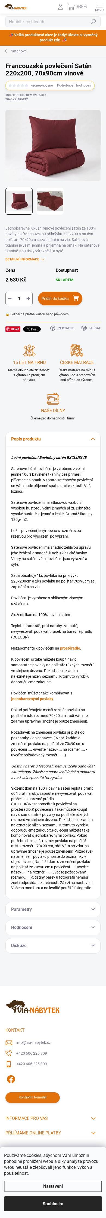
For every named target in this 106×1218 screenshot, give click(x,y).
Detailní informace (22, 259)
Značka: (16, 99)
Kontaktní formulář (33, 1097)
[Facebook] (10, 1078)
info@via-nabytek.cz (33, 1042)
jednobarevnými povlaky (32, 699)
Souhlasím (53, 1203)
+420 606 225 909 (31, 1053)
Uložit (15, 329)
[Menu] (99, 7)
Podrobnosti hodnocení (74, 85)
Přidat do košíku (55, 298)
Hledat (93, 22)
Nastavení (53, 1186)
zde (57, 40)
